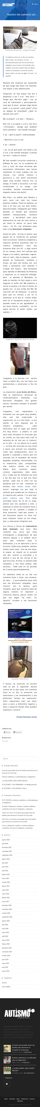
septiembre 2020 (7, 917)
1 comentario (25, 1062)
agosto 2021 (6, 886)
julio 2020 (5, 924)
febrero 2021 (6, 897)
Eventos (32, 1099)
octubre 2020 (6, 913)
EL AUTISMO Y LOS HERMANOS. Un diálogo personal (19, 784)
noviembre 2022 (7, 851)
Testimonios (24, 1099)
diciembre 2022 (6, 847)
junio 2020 (5, 928)
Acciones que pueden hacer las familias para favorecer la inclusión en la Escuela (23, 1047)
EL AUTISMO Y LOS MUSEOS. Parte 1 (14, 788)
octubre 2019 (6, 955)
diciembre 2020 (6, 905)
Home (6, 1099)
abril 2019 (5, 967)
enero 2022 (5, 878)
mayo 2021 (5, 890)
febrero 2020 (6, 944)
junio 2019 (5, 959)
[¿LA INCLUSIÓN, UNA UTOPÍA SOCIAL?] (7, 1070)
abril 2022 (5, 870)
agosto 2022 (6, 859)
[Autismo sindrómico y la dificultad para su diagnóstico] (7, 1059)
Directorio (12, 1099)
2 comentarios (27, 1052)
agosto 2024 (6, 840)
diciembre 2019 (6, 948)
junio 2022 (5, 867)
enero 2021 (5, 901)
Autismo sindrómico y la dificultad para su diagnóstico (18, 777)
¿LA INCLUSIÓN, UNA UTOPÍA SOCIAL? (15, 781)
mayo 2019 (5, 963)
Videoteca (20, 1101)
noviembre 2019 (7, 952)
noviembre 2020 (7, 909)
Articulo (4, 983)
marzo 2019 (5, 971)
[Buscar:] (20, 758)
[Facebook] (7, 1084)
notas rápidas (6, 986)
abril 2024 (5, 843)
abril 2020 (5, 936)
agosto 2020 (6, 921)
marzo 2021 (5, 894)
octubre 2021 (6, 882)
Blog (18, 1099)
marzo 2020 (5, 940)
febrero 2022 (6, 874)
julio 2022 (5, 863)
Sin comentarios (29, 1073)
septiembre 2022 (7, 855)
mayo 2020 (5, 932)
